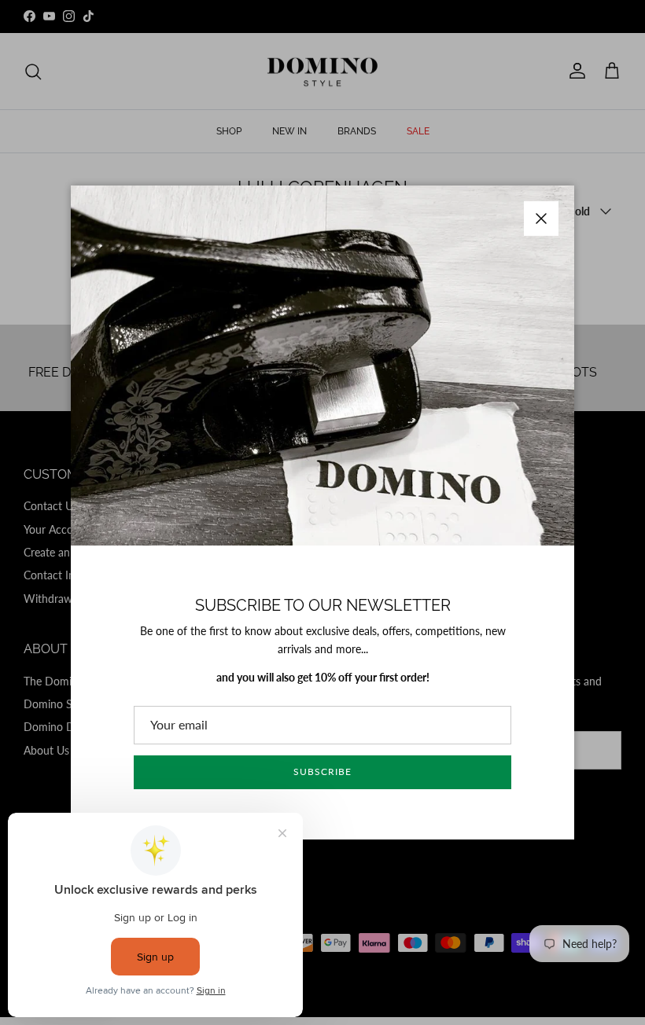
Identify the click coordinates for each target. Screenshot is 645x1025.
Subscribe (322, 771)
